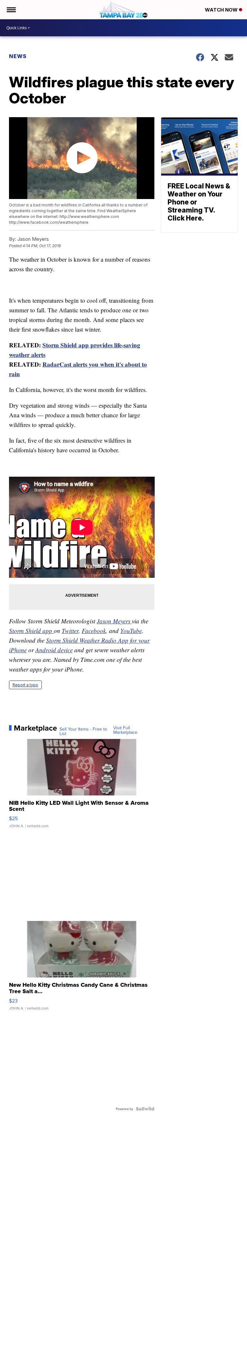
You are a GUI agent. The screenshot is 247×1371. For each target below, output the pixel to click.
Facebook (94, 631)
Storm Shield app (31, 631)
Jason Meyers (114, 621)
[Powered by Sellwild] (145, 1108)
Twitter (70, 631)
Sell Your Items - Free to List (83, 731)
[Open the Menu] (11, 9)
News (18, 56)
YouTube (131, 631)
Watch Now (222, 10)
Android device (54, 650)
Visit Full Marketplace (125, 729)
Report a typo (25, 684)
